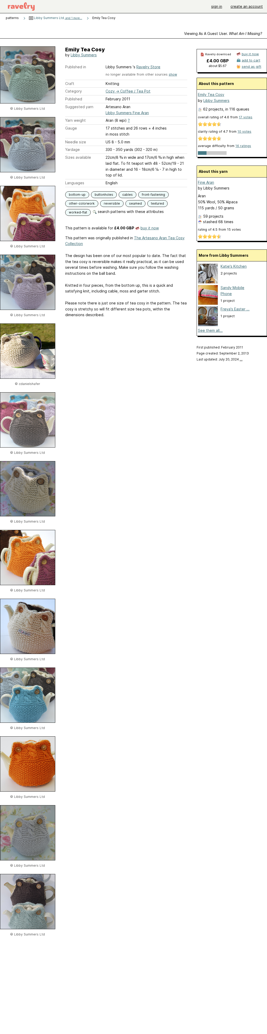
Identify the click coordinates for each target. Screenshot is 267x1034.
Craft (69, 83)
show (173, 74)
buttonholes (104, 195)
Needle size (75, 142)
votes (245, 117)
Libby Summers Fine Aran (127, 113)
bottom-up (77, 195)
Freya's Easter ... (235, 309)
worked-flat (78, 212)
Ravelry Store (148, 67)
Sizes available (78, 157)
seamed (135, 203)
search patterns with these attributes (130, 211)
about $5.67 (218, 66)
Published (73, 99)
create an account (246, 6)
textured (157, 203)
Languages (74, 183)
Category (73, 91)
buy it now (150, 228)
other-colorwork (82, 203)
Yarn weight (75, 120)
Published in (75, 67)
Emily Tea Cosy (211, 94)
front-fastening (153, 195)
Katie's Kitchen (234, 266)
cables (127, 195)
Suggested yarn (79, 107)
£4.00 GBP (218, 60)
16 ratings (243, 146)
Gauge (71, 128)
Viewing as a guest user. (223, 33)
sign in (216, 6)
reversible (112, 203)
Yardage (72, 149)
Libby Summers (84, 55)
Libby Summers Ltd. (57, 18)
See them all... (210, 330)
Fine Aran (206, 182)
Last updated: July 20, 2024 (219, 359)
